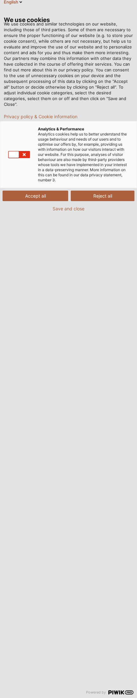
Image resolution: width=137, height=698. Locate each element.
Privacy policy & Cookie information (40, 116)
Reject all (102, 196)
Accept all (35, 196)
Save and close (68, 208)
